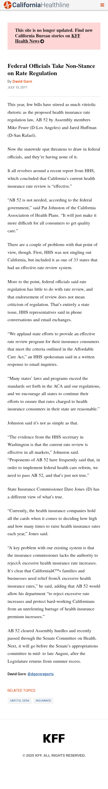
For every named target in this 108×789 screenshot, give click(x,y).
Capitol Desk (19, 700)
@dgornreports (41, 674)
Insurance (43, 700)
